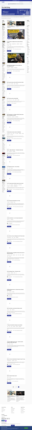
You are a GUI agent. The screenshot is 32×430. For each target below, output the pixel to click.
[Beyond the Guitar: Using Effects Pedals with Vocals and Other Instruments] (16, 247)
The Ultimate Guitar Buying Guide (3, 183)
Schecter (8, 134)
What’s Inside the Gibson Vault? (12, 375)
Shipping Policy (3, 410)
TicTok (7, 418)
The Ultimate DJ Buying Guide (3, 140)
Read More (9, 122)
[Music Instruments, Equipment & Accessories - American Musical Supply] (3, 2)
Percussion (28, 29)
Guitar (14, 138)
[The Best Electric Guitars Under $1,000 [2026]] (16, 127)
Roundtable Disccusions (28, 50)
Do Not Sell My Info (23, 409)
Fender (13, 133)
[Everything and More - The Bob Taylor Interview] (3, 114)
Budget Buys (20, 133)
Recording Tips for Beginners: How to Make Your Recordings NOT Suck (14, 66)
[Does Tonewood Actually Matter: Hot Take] (16, 195)
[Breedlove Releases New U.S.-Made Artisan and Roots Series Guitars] (16, 284)
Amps (7, 151)
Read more (8, 401)
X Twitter (9, 418)
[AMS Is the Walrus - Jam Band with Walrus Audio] (16, 303)
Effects (16, 360)
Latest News (16, 224)
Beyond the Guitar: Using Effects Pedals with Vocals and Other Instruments (15, 253)
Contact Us (3, 408)
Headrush (17, 326)
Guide (14, 237)
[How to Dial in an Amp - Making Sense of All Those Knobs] (16, 231)
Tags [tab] (27, 57)
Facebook (5, 418)
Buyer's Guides (20, 138)
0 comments (9, 278)
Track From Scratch (28, 52)
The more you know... (9, 237)
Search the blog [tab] (28, 21)
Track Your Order (3, 409)
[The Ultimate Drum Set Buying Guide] (3, 153)
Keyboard (28, 32)
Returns (2, 411)
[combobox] (24, 2)
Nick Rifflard (10, 313)
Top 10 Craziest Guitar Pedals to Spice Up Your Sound (15, 183)
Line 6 (9, 326)
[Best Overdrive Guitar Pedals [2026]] (16, 93)
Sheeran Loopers (28, 72)
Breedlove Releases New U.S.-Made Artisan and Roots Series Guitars (15, 290)
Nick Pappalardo (10, 155)
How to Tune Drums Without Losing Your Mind (20, 26)
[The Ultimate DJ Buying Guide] (3, 138)
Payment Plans (12, 409)
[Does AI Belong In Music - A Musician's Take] (16, 266)
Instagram (4, 418)
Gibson (7, 377)
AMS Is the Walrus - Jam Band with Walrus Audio (14, 308)
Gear (23, 189)
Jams (21, 313)
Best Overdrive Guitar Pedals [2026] (12, 98)
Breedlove (28, 66)
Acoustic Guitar (21, 206)
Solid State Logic (15, 67)
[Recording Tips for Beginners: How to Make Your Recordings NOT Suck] (16, 58)
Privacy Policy (22, 408)
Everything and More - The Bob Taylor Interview (3, 117)
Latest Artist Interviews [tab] (3, 21)
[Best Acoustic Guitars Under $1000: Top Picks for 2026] (16, 77)
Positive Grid (12, 219)
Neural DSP (14, 326)
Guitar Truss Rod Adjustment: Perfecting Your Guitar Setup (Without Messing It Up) (11, 27)
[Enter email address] (7, 425)
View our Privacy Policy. (9, 429)
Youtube (2, 418)
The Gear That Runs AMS (28, 48)
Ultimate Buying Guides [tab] (3, 135)
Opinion (8, 219)
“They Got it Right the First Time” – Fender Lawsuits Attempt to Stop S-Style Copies (15, 342)
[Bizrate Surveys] (4, 421)
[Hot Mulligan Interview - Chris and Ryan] (16, 161)
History (10, 377)
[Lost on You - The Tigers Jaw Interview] (3, 97)
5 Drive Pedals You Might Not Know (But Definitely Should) (15, 42)
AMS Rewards (12, 410)
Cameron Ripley (10, 120)
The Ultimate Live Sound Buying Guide (3, 169)
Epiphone (17, 133)
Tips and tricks (8, 67)
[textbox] (28, 22)
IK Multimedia (20, 326)
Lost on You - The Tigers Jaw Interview (3, 100)
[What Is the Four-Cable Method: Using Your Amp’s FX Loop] (16, 354)
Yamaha (23, 133)
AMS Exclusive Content (20, 276)
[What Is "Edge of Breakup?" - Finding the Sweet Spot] (16, 145)
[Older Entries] (18, 387)
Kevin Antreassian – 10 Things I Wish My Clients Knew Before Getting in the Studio (15, 115)
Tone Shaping (14, 151)
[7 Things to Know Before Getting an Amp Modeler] (16, 320)
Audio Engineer (12, 67)
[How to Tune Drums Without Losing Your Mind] (20, 23)
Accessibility (22, 410)
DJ (27, 40)
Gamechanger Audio (28, 61)
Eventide (28, 60)
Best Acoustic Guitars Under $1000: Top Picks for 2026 (15, 82)
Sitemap (12, 411)
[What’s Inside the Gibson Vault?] (16, 370)
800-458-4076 (5, 415)
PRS (15, 133)
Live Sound (28, 31)
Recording (19, 120)
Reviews (19, 224)
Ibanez (11, 133)
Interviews (16, 120)
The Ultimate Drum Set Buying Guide (3, 155)
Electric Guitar (16, 138)
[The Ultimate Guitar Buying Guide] (3, 180)
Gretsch (12, 134)
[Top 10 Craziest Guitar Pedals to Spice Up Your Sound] (16, 178)
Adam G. (10, 138)
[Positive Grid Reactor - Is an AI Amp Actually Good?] (16, 213)
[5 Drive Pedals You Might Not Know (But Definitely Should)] (16, 34)
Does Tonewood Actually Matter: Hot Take (13, 200)
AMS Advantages (13, 408)
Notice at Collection (23, 411)
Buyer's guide (8, 133)
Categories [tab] (28, 26)
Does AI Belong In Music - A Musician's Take (13, 271)
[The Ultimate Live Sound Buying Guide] (3, 167)
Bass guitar (18, 189)
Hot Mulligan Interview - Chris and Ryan (13, 166)
